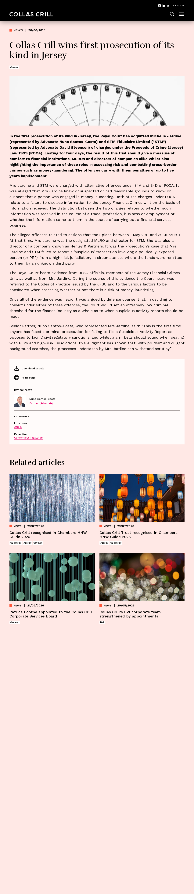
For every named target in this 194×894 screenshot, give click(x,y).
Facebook (159, 5)
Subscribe (179, 5)
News (18, 30)
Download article (33, 368)
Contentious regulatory (28, 437)
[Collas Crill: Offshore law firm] (31, 14)
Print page (28, 377)
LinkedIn (164, 5)
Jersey (18, 426)
